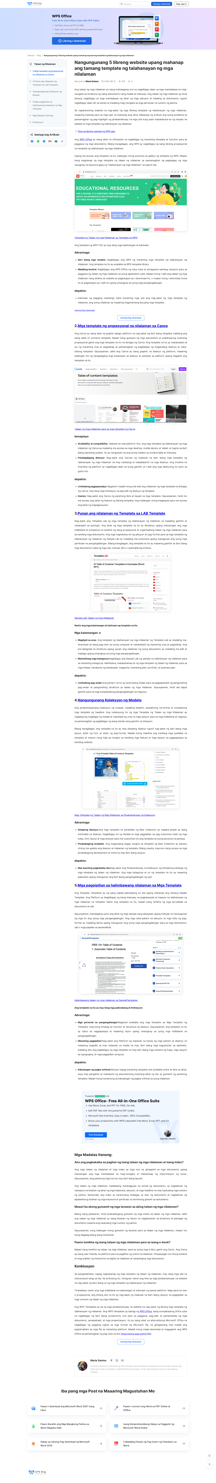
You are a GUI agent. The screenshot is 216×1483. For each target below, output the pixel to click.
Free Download (96, 1135)
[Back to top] (209, 1464)
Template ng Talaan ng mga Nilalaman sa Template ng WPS (105, 237)
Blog (39, 55)
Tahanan (30, 55)
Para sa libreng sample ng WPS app (96, 131)
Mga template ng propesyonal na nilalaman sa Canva (123, 326)
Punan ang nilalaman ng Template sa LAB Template (121, 513)
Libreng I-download (161, 4)
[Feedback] (209, 1455)
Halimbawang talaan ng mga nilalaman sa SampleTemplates (106, 1000)
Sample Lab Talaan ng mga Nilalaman (94, 618)
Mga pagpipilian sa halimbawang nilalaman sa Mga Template (130, 885)
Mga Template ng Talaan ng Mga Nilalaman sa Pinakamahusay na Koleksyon (114, 815)
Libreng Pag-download (84, 310)
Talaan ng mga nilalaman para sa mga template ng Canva (104, 429)
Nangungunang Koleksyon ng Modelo (110, 700)
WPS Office (86, 139)
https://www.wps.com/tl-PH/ (136, 1334)
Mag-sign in (181, 4)
